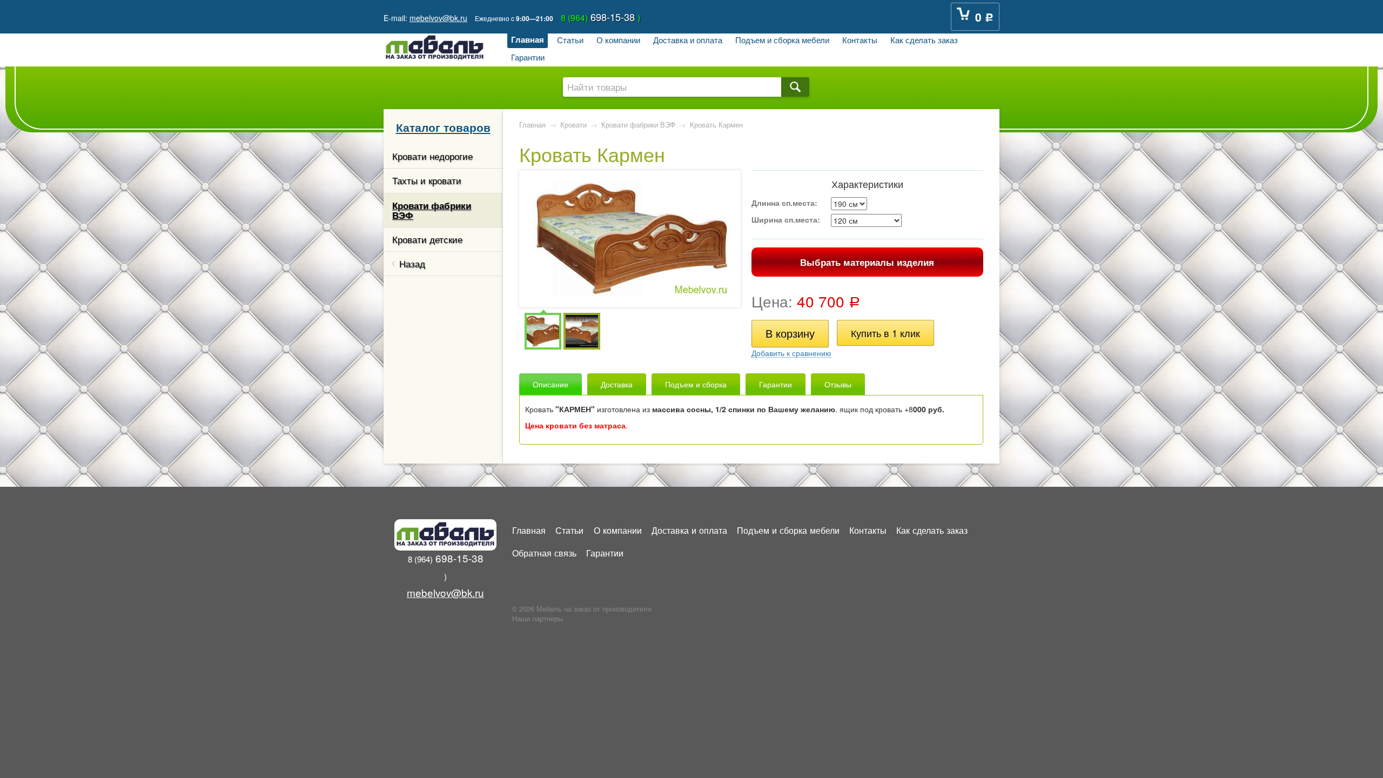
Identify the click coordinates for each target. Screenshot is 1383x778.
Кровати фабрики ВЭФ (431, 210)
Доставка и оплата (687, 39)
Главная (527, 39)
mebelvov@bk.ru (438, 17)
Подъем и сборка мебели (782, 39)
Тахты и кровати (426, 180)
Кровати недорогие (432, 156)
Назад (412, 263)
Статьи (570, 39)
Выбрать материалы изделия (867, 262)
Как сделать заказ (924, 39)
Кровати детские (427, 239)
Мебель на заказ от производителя (594, 609)
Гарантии (528, 57)
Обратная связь (544, 552)
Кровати (573, 125)
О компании (618, 39)
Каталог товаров (443, 127)
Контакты (859, 39)
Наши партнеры (537, 618)
